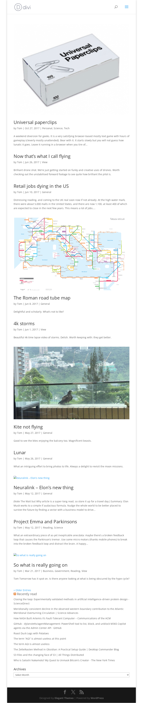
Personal (47, 128)
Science (58, 128)
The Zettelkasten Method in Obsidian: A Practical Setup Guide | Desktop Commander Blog (66, 649)
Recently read (27, 594)
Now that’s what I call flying (42, 156)
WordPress (97, 698)
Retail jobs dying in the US (41, 186)
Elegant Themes (64, 698)
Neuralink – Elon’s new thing (43, 487)
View (44, 162)
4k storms (24, 323)
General (46, 192)
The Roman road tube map (42, 298)
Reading (48, 527)
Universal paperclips (35, 122)
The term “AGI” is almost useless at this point (40, 638)
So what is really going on (40, 565)
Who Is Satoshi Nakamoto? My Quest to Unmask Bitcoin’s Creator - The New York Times (64, 660)
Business (48, 571)
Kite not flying (28, 427)
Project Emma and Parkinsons (45, 521)
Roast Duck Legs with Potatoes (31, 633)
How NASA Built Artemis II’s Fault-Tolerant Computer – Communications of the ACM (62, 618)
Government (62, 571)
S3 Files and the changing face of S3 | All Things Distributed (49, 654)
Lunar (20, 452)
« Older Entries (22, 590)
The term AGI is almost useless (32, 644)
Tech (67, 128)
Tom (19, 128)
